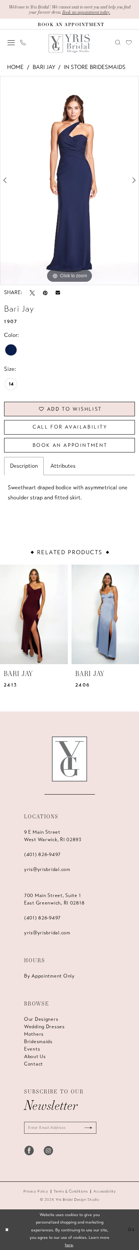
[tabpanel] (69, 180)
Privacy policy (35, 1191)
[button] (11, 42)
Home (15, 67)
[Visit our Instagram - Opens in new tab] (48, 1150)
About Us (35, 1057)
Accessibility (104, 1191)
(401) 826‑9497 (42, 855)
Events (32, 1049)
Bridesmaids (38, 1042)
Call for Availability (70, 427)
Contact (33, 1064)
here (69, 1244)
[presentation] (34, 614)
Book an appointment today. (86, 12)
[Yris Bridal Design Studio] (69, 759)
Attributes (63, 466)
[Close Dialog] (6, 1229)
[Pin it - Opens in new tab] (45, 293)
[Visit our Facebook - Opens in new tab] (29, 1150)
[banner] (69, 43)
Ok (131, 1229)
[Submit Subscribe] (87, 1127)
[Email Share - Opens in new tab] (57, 293)
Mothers (34, 1034)
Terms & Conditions (70, 1191)
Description (24, 466)
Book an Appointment (70, 445)
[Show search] (118, 42)
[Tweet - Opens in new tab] (32, 293)
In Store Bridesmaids (95, 67)
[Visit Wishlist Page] (129, 42)
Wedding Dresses (44, 1027)
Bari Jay (44, 67)
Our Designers (41, 1019)
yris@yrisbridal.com (47, 869)
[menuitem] (11, 42)
